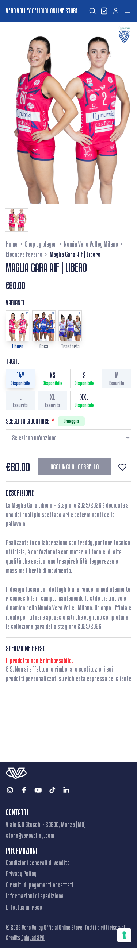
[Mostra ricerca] (92, 11)
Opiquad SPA (33, 937)
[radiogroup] (68, 389)
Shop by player (41, 244)
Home (12, 244)
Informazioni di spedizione (35, 896)
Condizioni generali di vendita (38, 863)
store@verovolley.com (30, 835)
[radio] (20, 378)
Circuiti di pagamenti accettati (39, 885)
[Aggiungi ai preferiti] (122, 467)
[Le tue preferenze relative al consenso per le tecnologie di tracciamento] (124, 935)
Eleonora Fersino (24, 254)
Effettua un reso (24, 907)
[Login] (115, 11)
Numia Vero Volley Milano (91, 244)
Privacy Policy (21, 874)
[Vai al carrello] (104, 11)
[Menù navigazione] (127, 11)
